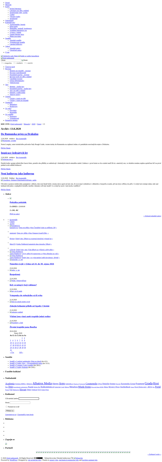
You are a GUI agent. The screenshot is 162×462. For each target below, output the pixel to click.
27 (18, 348)
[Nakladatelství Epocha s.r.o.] (85, 452)
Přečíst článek (5, 148)
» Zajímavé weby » (154, 454)
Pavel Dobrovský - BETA (143, 387)
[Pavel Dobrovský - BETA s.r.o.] (112, 452)
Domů (7, 3)
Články (12, 222)
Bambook (76, 384)
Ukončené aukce (15, 50)
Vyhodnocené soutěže (17, 42)
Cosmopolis (91, 383)
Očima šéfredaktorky (17, 81)
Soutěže (8, 38)
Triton (29, 390)
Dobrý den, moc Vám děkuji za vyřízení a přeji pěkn (34, 250)
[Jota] (68, 452)
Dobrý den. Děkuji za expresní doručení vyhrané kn (33, 239)
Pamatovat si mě (13, 407)
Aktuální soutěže (15, 40)
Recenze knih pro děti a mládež (21, 77)
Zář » (21, 352)
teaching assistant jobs (89, 460)
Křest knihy (14, 26)
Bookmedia (82, 384)
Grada (149, 383)
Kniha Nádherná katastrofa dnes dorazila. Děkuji (33, 244)
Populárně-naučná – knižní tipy (20, 89)
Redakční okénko (11, 120)
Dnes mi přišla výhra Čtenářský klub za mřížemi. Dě (37, 228)
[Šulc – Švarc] (94, 452)
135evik (12, 250)
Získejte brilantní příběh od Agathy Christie (29, 306)
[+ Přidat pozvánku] (6, 444)
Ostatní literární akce (17, 34)
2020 (33, 124)
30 (25, 348)
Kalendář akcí (10, 22)
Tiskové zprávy (15, 95)
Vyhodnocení (14, 118)
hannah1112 (14, 228)
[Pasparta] (96, 452)
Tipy (6, 85)
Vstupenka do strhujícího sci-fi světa (26, 295)
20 (18, 345)
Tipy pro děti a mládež (17, 91)
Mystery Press (114, 387)
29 (22, 348)
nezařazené (13, 18)
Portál (158, 386)
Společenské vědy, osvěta (18, 13)
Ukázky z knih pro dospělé (19, 100)
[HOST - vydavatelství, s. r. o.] (72, 452)
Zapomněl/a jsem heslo (26, 415)
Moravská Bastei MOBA (97, 387)
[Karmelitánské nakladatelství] (92, 452)
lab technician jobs (34, 460)
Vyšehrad (34, 390)
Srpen (39, 124)
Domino (112, 384)
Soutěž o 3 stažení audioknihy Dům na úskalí (25, 361)
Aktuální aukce (15, 48)
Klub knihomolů (16, 124)
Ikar (6, 387)
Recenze (8, 69)
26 (16, 348)
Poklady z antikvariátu (17, 93)
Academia (10, 383)
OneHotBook (125, 387)
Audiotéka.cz (69, 384)
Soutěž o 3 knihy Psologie (19, 367)
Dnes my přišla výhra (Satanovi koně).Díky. (32, 233)
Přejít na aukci (15, 214)
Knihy (7, 7)
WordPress (13, 460)
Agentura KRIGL (20, 384)
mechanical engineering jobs (69, 460)
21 (20, 345)
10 (11, 343)
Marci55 (13, 244)
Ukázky (8, 96)
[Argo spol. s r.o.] (37, 452)
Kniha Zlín (37, 387)
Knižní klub (58, 387)
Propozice (13, 116)
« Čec (12, 352)
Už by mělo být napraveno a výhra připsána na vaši (40, 254)
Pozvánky (13, 110)
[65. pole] (107, 452)
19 (16, 345)
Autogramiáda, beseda (17, 24)
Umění (12, 15)
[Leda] (46, 452)
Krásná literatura (15, 9)
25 (13, 348)
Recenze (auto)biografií (18, 73)
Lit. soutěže (9, 114)
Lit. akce (8, 108)
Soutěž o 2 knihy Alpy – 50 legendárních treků (26, 363)
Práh (11, 390)
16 (25, 343)
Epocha (118, 384)
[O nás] (15, 226)
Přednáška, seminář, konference (21, 28)
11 (13, 343)
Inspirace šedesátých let (14, 152)
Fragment (140, 383)
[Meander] (116, 452)
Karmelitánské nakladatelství (20, 387)
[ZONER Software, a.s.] (39, 452)
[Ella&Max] (110, 452)
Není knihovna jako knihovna (17, 173)
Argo (62, 383)
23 (25, 345)
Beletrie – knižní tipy (17, 87)
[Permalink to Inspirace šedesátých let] (7, 159)
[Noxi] (114, 452)
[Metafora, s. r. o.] (54, 452)
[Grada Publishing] (83, 452)
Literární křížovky (16, 44)
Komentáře (13, 220)
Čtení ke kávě (10, 67)
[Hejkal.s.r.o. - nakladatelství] (52, 452)
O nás (7, 52)
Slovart (23, 389)
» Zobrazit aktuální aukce (152, 216)
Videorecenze (14, 83)
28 (20, 348)
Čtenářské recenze (16, 79)
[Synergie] (103, 452)
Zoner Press (45, 390)
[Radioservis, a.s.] (70, 452)
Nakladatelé (9, 20)
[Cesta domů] (59, 452)
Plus (154, 387)
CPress (100, 384)
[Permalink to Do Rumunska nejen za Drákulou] (8, 141)
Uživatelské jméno (11, 398)
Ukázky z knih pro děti (18, 98)
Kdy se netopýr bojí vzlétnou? (23, 285)
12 (16, 343)
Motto (106, 387)
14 (20, 343)
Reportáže (13, 112)
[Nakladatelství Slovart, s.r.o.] (48, 452)
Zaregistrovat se (10, 415)
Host (156, 383)
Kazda (30, 387)
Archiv (12, 224)
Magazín (8, 5)
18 (13, 345)
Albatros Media (42, 383)
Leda (62, 387)
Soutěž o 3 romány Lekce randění (21, 365)
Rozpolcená (15, 274)
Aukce (7, 46)
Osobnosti (8, 102)
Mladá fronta (84, 386)
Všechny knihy (15, 17)
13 (18, 343)
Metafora (73, 387)
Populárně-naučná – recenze (19, 75)
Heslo (7, 403)
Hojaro (12, 239)
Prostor (7, 390)
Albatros (29, 384)
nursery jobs (54, 460)
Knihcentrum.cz (47, 387)
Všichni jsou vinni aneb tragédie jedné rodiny (30, 316)
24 (11, 348)
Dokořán (105, 384)
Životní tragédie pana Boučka (23, 327)
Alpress (55, 383)
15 (22, 343)
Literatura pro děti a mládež (19, 11)
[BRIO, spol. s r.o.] (129, 452)
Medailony (13, 104)
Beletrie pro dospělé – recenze (20, 71)
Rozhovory (14, 106)
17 (11, 345)
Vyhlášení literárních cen (18, 30)
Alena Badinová (15, 254)
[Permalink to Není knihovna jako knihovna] (18, 180)
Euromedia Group (128, 384)
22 (22, 345)
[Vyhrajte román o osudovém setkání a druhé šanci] (11, 243)
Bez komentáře (21, 139)
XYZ (39, 390)
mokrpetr (13, 233)
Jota (10, 386)
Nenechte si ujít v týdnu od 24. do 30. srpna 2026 (32, 264)
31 (11, 350)
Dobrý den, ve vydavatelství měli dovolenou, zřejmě (40, 258)
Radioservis (16, 390)
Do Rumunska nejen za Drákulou (19, 134)
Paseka (132, 387)
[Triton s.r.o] (127, 452)
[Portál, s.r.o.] (41, 452)
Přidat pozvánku (15, 36)
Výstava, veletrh (15, 32)
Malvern (67, 387)
